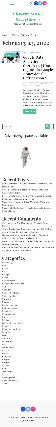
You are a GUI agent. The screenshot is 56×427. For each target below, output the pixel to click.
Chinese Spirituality (11, 293)
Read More (30, 111)
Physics (5, 350)
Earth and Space (9, 308)
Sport (4, 368)
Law (4, 344)
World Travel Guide (11, 381)
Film (4, 317)
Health (5, 326)
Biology (5, 274)
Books (5, 277)
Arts (4, 265)
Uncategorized (8, 377)
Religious (6, 362)
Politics (5, 353)
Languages (7, 341)
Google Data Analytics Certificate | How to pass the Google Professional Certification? (38, 67)
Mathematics (8, 347)
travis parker (7, 223)
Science (5, 365)
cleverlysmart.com (32, 83)
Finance (5, 320)
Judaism (6, 338)
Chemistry (6, 290)
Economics (7, 311)
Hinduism (6, 332)
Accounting (7, 262)
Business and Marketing (32, 52)
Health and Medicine (11, 329)
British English (8, 281)
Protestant (6, 356)
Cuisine (5, 302)
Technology (7, 371)
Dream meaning (9, 305)
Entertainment (8, 314)
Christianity (7, 299)
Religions (6, 359)
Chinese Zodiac (9, 296)
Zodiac (5, 384)
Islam (4, 335)
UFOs (4, 374)
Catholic (5, 287)
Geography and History (12, 323)
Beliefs (5, 268)
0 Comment (35, 85)
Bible (4, 271)
